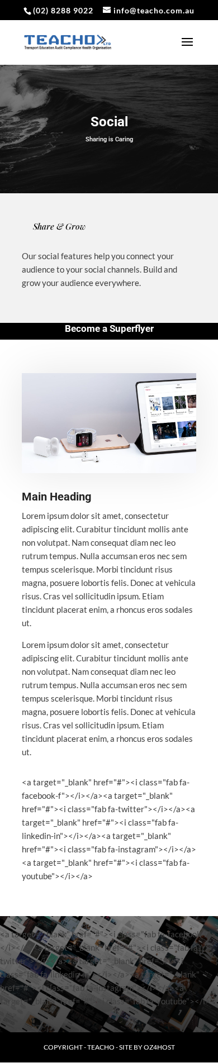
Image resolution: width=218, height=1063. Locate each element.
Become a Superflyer (109, 328)
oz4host (159, 1047)
